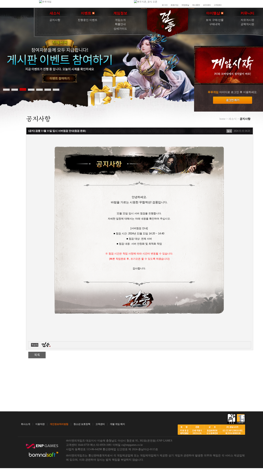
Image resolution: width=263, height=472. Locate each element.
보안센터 (207, 5)
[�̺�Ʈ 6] (48, 89)
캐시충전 (196, 5)
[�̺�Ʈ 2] (14, 89)
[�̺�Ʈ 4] (31, 89)
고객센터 (217, 5)
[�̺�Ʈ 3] (23, 89)
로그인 (165, 5)
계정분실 (185, 5)
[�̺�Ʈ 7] (56, 89)
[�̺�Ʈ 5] (39, 89)
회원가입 (174, 5)
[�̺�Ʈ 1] (6, 89)
